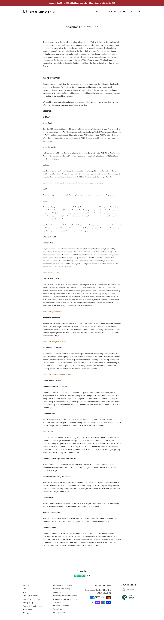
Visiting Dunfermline (61, 606)
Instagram (28, 613)
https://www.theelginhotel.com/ (54, 342)
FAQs (24, 589)
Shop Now (110, 12)
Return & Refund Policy (31, 599)
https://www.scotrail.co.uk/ (74, 183)
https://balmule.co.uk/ (51, 273)
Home (98, 12)
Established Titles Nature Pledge (65, 596)
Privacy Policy (28, 603)
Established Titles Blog (61, 589)
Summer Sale (127, 12)
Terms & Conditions (30, 596)
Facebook (28, 609)
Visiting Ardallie (59, 612)
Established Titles (104, 585)
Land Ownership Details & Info (64, 585)
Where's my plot (59, 609)
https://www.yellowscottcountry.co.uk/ (57, 375)
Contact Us (57, 592)
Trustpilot (82, 571)
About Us (26, 585)
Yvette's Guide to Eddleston (33, 606)
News (24, 592)
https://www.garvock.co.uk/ (53, 312)
